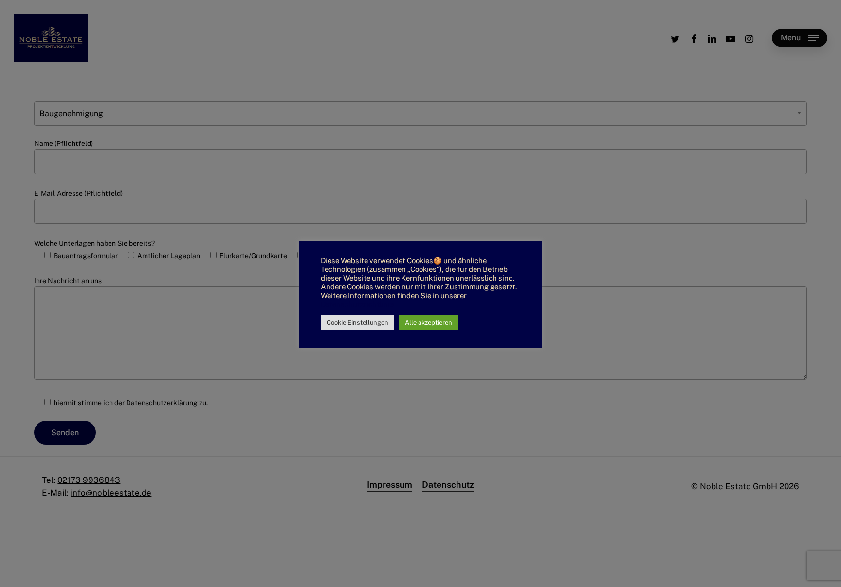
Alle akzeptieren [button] (428, 322)
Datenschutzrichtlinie (357, 304)
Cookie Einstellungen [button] (357, 322)
